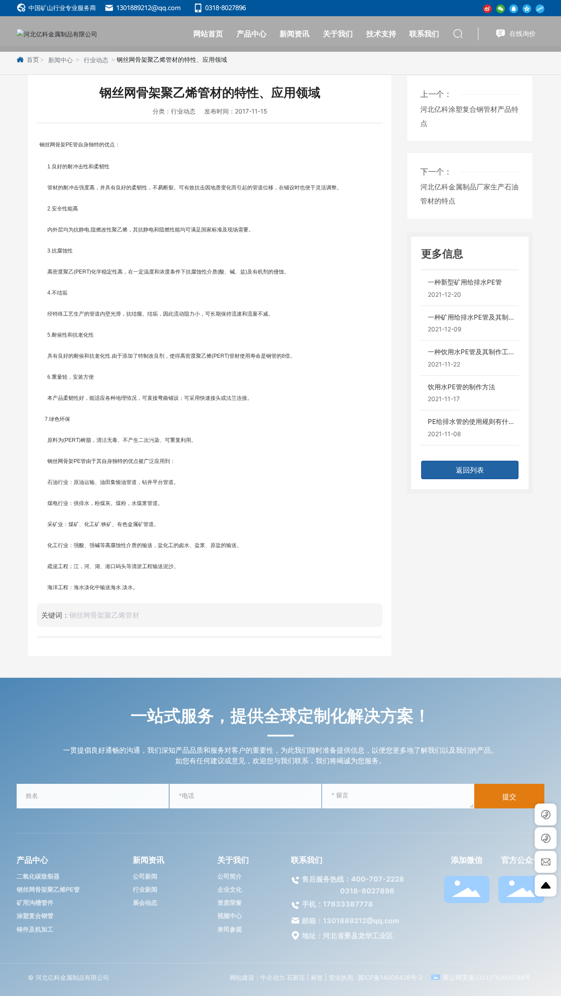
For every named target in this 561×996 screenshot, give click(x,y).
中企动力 (272, 977)
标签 (317, 977)
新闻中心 (60, 60)
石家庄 (296, 977)
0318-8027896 (225, 8)
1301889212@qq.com (148, 8)
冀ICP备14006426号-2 (390, 977)
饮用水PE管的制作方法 (461, 387)
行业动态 (96, 60)
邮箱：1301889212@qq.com (350, 920)
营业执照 (341, 977)
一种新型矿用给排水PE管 (465, 282)
